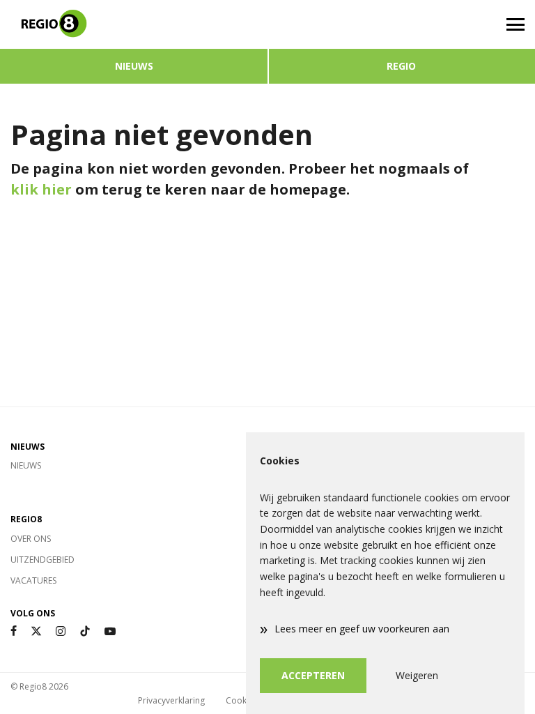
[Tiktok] (85, 631)
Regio (401, 66)
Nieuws (134, 66)
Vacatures (33, 580)
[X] (36, 631)
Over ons (30, 539)
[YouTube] (110, 631)
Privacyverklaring (171, 700)
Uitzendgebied (42, 559)
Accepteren (313, 675)
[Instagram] (60, 631)
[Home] (133, 24)
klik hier (41, 189)
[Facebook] (13, 631)
